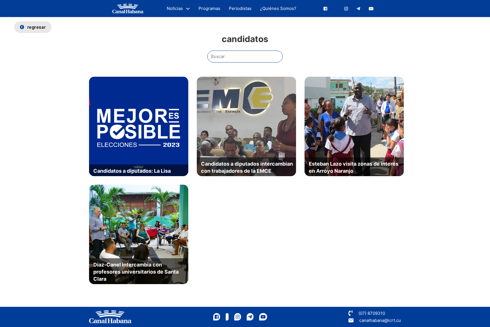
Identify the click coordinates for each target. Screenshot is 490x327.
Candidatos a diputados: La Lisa (132, 171)
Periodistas (240, 8)
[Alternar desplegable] (188, 9)
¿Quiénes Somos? (278, 8)
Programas (209, 8)
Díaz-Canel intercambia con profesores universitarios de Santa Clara (136, 272)
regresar (36, 27)
